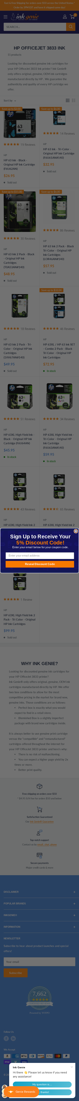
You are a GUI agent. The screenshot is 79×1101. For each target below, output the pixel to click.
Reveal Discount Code (40, 563)
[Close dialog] (76, 531)
